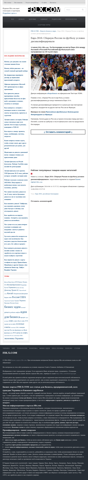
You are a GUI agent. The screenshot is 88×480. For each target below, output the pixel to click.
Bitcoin (6, 282)
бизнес (17, 303)
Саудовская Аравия (9, 300)
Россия (15, 297)
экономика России (9, 335)
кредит (22, 317)
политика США (15, 327)
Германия (12, 287)
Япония (12, 303)
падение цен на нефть (10, 324)
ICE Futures (18, 282)
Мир (13, 348)
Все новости (18, 2)
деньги (7, 312)
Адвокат (44, 19)
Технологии (22, 348)
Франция (7, 303)
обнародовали (52, 93)
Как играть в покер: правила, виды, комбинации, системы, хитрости (14, 134)
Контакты (53, 2)
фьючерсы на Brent (21, 330)
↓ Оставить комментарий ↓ (58, 131)
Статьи (77, 348)
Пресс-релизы (57, 348)
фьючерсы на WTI (10, 333)
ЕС (18, 290)
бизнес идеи (12, 307)
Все (12, 19)
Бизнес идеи (44, 348)
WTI (5, 285)
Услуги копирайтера (32, 2)
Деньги (21, 19)
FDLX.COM (10, 352)
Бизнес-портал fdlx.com (19, 360)
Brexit (13, 282)
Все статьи (7, 2)
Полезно (68, 348)
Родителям (56, 19)
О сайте (44, 2)
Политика (33, 348)
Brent (9, 282)
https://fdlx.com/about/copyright (66, 373)
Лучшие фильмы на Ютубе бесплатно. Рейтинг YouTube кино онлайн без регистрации (16, 164)
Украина (22, 300)
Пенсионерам (71, 19)
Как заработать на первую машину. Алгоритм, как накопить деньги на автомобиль (16, 217)
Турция (16, 301)
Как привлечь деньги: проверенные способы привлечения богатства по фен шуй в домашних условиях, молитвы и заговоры (14, 98)
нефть (11, 321)
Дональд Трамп (10, 290)
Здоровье (32, 19)
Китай (10, 293)
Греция (18, 287)
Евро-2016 (38, 194)
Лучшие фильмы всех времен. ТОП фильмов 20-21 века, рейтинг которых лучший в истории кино (16, 173)
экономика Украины (13, 338)
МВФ (10, 297)
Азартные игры (44, 25)
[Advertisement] (58, 152)
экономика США (18, 335)
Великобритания (13, 284)
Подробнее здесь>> (10, 13)
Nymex (25, 282)
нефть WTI (24, 321)
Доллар (22, 287)
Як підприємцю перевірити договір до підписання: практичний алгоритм (13, 77)
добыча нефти (15, 312)
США (23, 297)
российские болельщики (50, 194)
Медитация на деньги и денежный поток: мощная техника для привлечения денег (16, 154)
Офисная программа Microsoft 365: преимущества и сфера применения (14, 86)
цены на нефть (22, 332)
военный (23, 307)
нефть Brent (17, 321)
